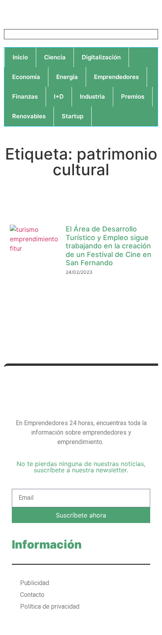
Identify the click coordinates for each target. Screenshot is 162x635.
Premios (132, 96)
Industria (92, 96)
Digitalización (101, 57)
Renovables (29, 116)
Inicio (20, 57)
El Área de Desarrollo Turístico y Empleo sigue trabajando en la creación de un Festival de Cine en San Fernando (108, 246)
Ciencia (55, 57)
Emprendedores (116, 77)
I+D (59, 96)
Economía (26, 77)
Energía (67, 77)
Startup (72, 116)
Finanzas (25, 96)
